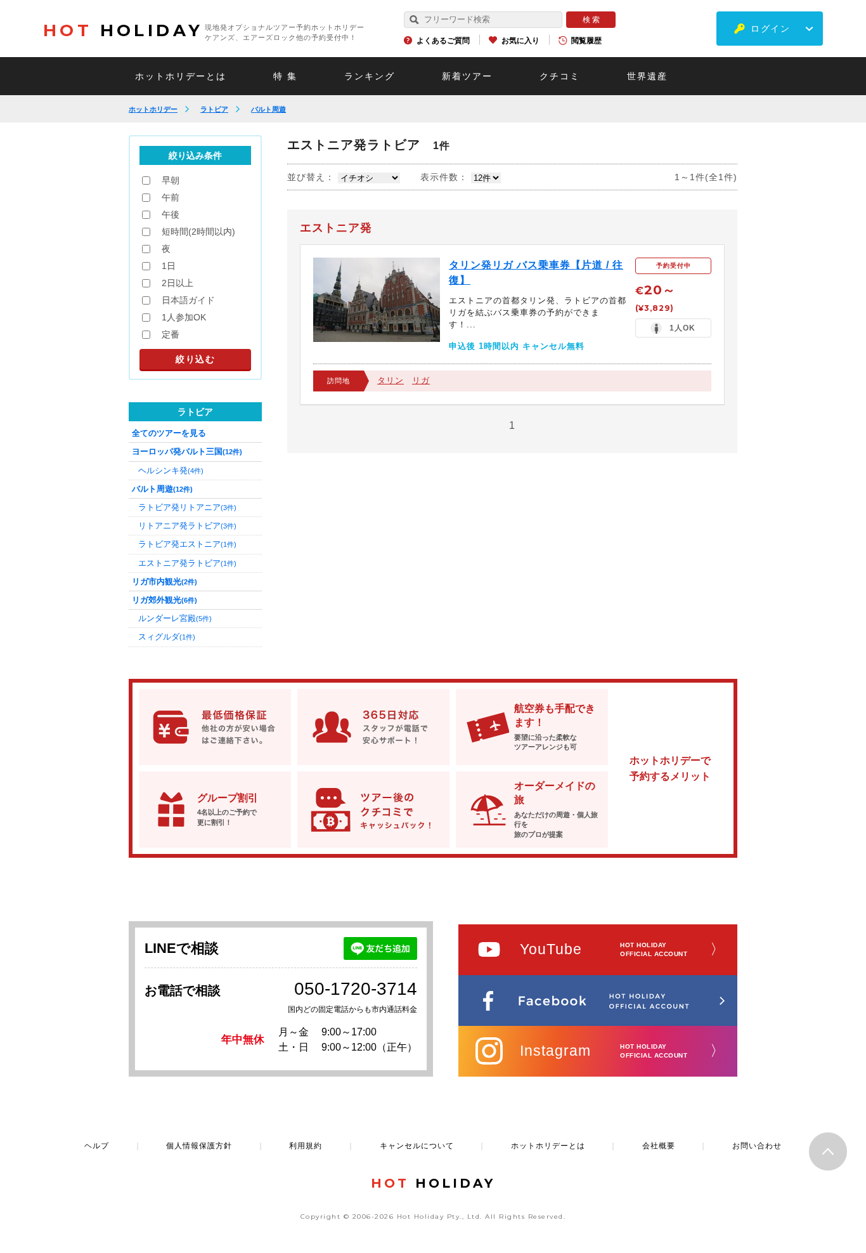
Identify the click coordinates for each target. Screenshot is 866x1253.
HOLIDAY (123, 30)
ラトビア (214, 109)
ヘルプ (96, 1145)
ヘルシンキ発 (171, 470)
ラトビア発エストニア (187, 544)
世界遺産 (647, 76)
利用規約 (305, 1145)
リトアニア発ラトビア (187, 525)
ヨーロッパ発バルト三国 (187, 451)
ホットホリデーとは (180, 76)
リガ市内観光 (164, 581)
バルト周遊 (268, 109)
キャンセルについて (417, 1145)
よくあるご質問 (443, 40)
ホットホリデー (153, 109)
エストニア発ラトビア (187, 563)
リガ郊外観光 (164, 600)
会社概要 (658, 1145)
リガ (421, 380)
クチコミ (560, 76)
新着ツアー (467, 76)
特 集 (285, 76)
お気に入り (520, 40)
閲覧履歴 (586, 40)
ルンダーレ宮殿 (175, 618)
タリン (390, 380)
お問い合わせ (757, 1145)
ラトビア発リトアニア (187, 507)
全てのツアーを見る (169, 433)
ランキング (369, 76)
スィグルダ (166, 636)
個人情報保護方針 (199, 1145)
